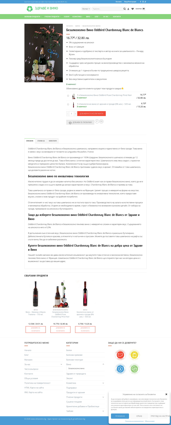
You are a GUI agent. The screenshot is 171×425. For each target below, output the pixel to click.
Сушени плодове (74, 401)
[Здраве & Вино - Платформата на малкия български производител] (29, 9)
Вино (88, 17)
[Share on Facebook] (97, 121)
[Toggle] (61, 364)
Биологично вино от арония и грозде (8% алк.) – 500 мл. (85, 314)
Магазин (28, 359)
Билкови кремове (74, 355)
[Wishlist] (132, 8)
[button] (166, 394)
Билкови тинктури (74, 359)
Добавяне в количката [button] (35, 329)
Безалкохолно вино (91, 26)
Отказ (139, 416)
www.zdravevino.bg (38, 419)
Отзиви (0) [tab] (41, 141)
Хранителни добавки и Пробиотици (82, 406)
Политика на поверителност (134, 421)
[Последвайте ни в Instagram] (143, 2)
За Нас (105, 17)
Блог (97, 17)
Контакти (119, 2)
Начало (69, 26)
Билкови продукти (32, 17)
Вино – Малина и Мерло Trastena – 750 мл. (36, 313)
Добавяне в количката (91, 113)
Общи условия (149, 421)
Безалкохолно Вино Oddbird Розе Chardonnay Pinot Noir (106, 95)
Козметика (71, 383)
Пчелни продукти (52, 17)
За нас (27, 364)
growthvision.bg (79, 419)
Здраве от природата (76, 373)
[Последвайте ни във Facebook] (140, 2)
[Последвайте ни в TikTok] (145, 2)
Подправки (71, 387)
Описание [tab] (29, 141)
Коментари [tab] (53, 141)
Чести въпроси (31, 369)
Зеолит (66, 17)
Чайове (69, 411)
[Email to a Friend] (101, 121)
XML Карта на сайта (33, 392)
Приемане (120, 416)
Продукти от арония (75, 392)
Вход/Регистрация (130, 2)
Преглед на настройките (159, 416)
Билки (69, 350)
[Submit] (124, 9)
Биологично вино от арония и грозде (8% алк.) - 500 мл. (105, 104)
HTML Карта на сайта (34, 387)
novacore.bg (65, 419)
